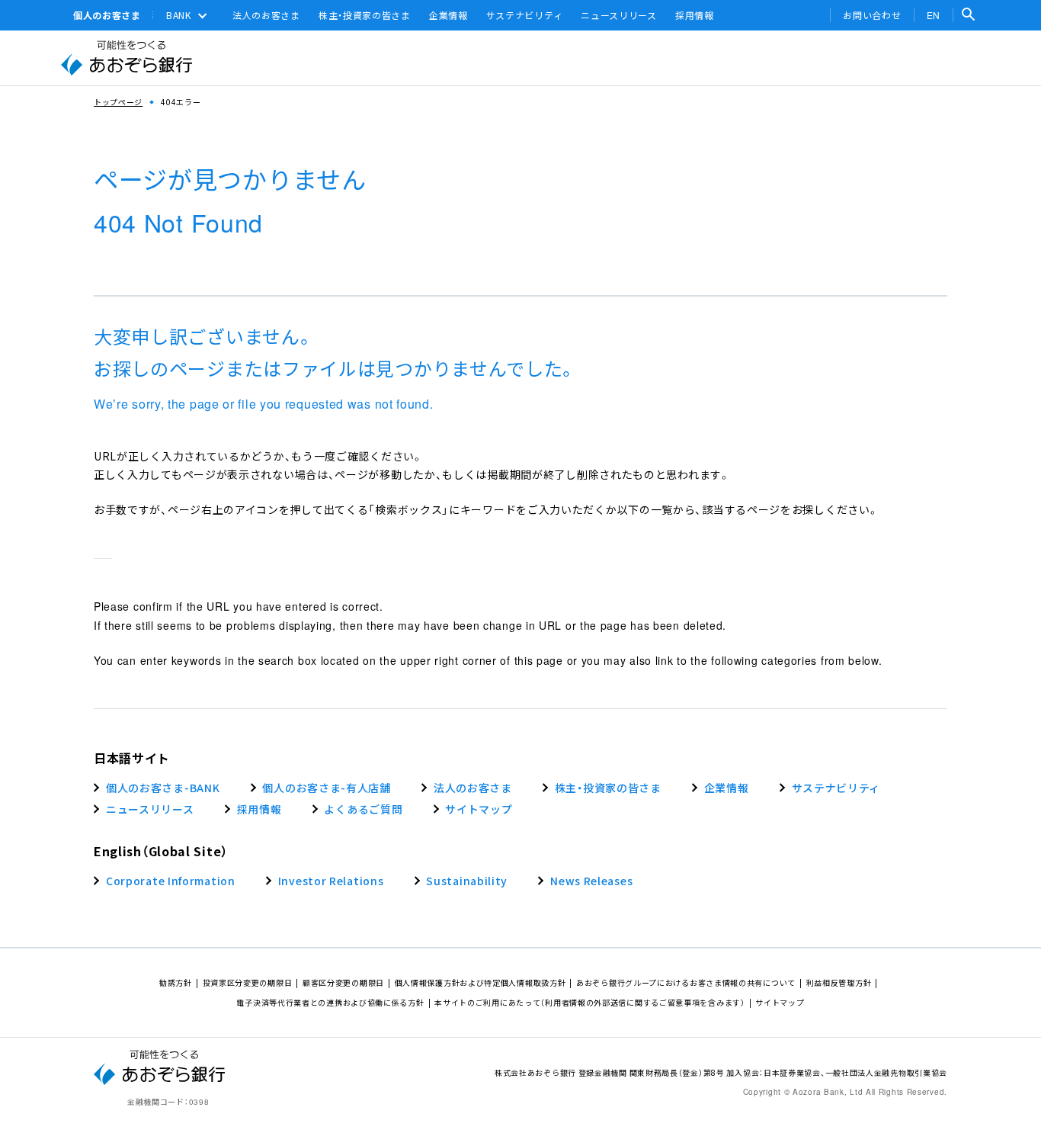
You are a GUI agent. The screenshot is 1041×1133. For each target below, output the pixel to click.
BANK (178, 15)
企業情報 (448, 15)
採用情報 (694, 15)
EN (933, 14)
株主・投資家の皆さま (365, 15)
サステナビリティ (524, 15)
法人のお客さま (266, 15)
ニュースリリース (619, 15)
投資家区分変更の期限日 (248, 982)
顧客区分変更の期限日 (343, 982)
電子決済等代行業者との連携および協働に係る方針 (330, 1002)
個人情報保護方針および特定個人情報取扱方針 (480, 982)
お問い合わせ (872, 15)
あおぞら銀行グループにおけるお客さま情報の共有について (686, 982)
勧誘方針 (175, 982)
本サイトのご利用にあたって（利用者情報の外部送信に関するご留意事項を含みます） (589, 1002)
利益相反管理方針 (839, 982)
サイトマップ (779, 1002)
